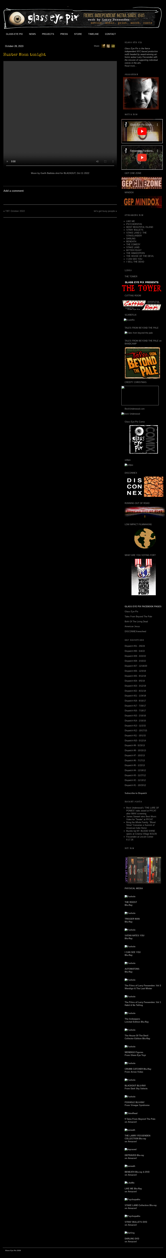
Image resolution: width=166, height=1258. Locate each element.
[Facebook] (103, 46)
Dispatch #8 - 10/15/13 (135, 750)
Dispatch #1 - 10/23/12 (135, 785)
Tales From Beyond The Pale (138, 616)
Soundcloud (155, 34)
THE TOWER (131, 276)
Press (64, 34)
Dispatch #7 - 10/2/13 (135, 755)
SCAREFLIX (130, 315)
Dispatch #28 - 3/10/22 (135, 661)
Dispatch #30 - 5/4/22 (135, 651)
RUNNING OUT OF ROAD (137, 503)
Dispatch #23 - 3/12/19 (135, 686)
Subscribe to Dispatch (136, 793)
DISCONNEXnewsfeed (135, 631)
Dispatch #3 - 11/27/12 (135, 775)
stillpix (128, 460)
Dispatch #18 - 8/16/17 (135, 701)
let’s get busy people (104, 211)
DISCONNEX (131, 473)
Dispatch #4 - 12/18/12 (135, 770)
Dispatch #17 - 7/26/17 (135, 706)
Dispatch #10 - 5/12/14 (135, 740)
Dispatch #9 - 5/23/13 (135, 745)
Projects (48, 34)
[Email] (113, 46)
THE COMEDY (133, 244)
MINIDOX (129, 192)
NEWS (32, 34)
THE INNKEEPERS (135, 253)
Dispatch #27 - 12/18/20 (136, 666)
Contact (110, 34)
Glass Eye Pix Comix (135, 422)
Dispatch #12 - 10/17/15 (136, 730)
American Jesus (132, 626)
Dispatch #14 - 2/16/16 (135, 720)
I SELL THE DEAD (135, 262)
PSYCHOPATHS (134, 224)
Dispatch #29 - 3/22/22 (135, 656)
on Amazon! (137, 1138)
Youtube (141, 34)
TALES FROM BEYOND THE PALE (142, 328)
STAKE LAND (132, 247)
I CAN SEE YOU (134, 259)
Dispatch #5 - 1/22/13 (135, 765)
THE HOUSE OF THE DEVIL (140, 256)
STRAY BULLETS (134, 230)
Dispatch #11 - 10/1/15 (135, 735)
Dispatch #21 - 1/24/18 (135, 695)
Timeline (93, 34)
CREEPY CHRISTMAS (136, 382)
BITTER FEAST (134, 250)
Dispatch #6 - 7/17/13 (135, 760)
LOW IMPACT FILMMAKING (138, 524)
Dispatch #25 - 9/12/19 (135, 676)
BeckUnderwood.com (135, 409)
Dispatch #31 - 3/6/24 (135, 646)
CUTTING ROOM (133, 295)
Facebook (126, 34)
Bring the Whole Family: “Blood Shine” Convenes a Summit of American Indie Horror (140, 825)
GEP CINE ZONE (133, 173)
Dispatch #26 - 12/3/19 (135, 671)
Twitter (133, 34)
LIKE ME (130, 221)
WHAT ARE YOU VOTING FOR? (140, 555)
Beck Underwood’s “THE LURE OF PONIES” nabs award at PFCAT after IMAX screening (142, 811)
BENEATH (131, 241)
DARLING (131, 238)
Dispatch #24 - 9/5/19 (135, 681)
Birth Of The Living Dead (136, 621)
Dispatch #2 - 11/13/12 (135, 780)
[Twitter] (108, 46)
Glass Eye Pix (14, 34)
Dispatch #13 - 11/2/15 (135, 725)
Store (78, 34)
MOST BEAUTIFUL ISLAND (139, 227)
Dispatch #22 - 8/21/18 (135, 691)
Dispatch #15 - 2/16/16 (135, 715)
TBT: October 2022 (15, 211)
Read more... (131, 66)
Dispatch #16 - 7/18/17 (135, 710)
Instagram (148, 34)
